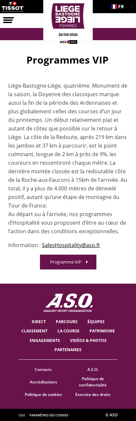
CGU (21, 415)
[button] (119, 6)
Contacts (43, 369)
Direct (39, 321)
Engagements (45, 340)
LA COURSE (68, 331)
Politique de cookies (43, 394)
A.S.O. (92, 369)
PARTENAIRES (68, 349)
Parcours (67, 321)
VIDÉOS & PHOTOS (88, 340)
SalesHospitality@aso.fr (71, 245)
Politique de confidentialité (93, 382)
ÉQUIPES (96, 321)
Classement (34, 331)
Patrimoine (102, 331)
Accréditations (43, 382)
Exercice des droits (93, 394)
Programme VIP (65, 262)
